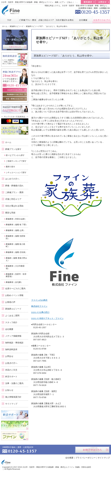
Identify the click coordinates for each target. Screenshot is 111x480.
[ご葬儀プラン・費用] (27, 19)
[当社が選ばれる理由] (64, 19)
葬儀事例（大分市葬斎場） (15, 267)
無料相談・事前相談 (14, 342)
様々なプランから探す (15, 155)
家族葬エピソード (13, 309)
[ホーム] (9, 19)
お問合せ (9, 356)
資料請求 (88, 2)
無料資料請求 (11, 349)
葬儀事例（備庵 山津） (15, 230)
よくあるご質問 (12, 315)
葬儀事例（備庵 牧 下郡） (17, 224)
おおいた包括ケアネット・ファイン (47, 318)
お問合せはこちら (92, 450)
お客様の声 (10, 302)
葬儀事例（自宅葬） (14, 282)
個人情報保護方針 (13, 397)
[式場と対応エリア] (46, 19)
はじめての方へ (12, 179)
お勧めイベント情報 (14, 295)
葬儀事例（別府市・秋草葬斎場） (16, 275)
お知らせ (9, 390)
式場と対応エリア (13, 199)
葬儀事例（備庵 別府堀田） (15, 237)
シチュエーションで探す (16, 172)
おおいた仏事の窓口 (40, 312)
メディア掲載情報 (13, 336)
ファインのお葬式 (39, 300)
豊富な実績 (10, 212)
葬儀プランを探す (13, 149)
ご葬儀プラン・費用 (14, 192)
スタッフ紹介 (11, 322)
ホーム (8, 142)
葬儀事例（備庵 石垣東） (16, 252)
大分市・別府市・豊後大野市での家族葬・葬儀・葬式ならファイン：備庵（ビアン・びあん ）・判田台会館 (43, 2)
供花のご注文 (11, 370)
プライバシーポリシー (85, 458)
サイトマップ (11, 404)
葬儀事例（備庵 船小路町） (15, 245)
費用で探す (10, 167)
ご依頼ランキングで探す (16, 161)
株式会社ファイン (39, 306)
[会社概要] (83, 19)
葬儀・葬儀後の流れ (14, 185)
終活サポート (11, 376)
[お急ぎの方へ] (101, 19)
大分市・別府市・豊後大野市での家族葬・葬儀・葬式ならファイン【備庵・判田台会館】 (57, 467)
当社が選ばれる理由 (14, 206)
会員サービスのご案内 (15, 288)
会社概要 (9, 329)
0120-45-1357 (92, 10)
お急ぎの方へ (11, 363)
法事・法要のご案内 (14, 383)
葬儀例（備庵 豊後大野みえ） (16, 259)
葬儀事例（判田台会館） (16, 219)
